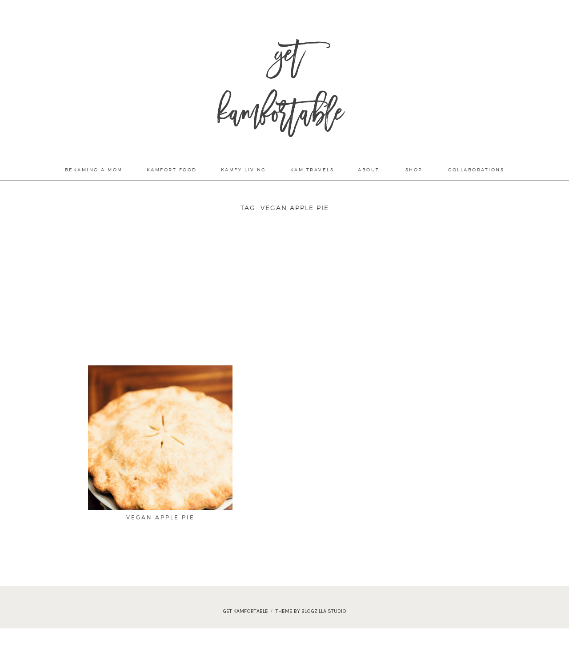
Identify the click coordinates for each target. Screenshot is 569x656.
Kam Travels (312, 169)
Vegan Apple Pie (160, 517)
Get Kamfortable (280, 89)
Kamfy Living (243, 169)
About (369, 169)
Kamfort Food (172, 169)
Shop (414, 169)
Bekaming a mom (94, 169)
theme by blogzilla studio (311, 611)
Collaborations (476, 169)
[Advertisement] (297, 299)
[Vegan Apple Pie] (160, 481)
